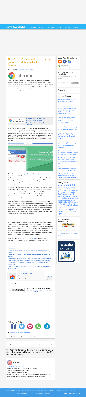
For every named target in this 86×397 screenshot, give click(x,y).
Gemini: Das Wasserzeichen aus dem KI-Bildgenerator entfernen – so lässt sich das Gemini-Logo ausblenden (68, 152)
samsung (72, 208)
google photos (64, 200)
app (67, 187)
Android (33, 27)
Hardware (59, 27)
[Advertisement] (14, 12)
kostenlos (74, 204)
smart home (66, 210)
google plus (76, 202)
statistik (60, 212)
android (71, 184)
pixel (59, 208)
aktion (60, 185)
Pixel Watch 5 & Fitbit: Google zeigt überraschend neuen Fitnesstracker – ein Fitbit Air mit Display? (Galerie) (67, 168)
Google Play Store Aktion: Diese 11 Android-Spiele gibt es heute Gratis (26, 344)
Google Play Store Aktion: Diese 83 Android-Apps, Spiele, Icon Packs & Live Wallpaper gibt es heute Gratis (67, 127)
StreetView (65, 211)
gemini (72, 189)
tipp (29, 332)
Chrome (41, 27)
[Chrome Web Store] (12, 276)
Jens (31, 69)
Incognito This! (26, 174)
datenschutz (72, 187)
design (60, 189)
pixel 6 (62, 208)
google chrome (24, 332)
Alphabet (68, 27)
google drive (65, 198)
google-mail (74, 191)
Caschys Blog (11, 283)
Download (49, 276)
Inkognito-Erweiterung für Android (28, 238)
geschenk (62, 191)
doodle (64, 189)
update (73, 212)
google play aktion (65, 202)
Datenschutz (74, 233)
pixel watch (67, 207)
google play (71, 200)
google (68, 191)
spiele (71, 210)
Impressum (61, 233)
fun (68, 189)
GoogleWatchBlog (15, 26)
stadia (75, 210)
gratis (60, 204)
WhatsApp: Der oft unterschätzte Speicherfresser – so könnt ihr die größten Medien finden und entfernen (68, 175)
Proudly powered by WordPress (71, 393)
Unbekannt (28, 276)
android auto (61, 187)
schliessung (60, 210)
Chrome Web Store (25, 273)
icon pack (66, 204)
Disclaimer (60, 235)
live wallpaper (72, 206)
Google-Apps (50, 27)
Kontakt (67, 233)
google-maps (63, 192)
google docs (60, 198)
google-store (67, 194)
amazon (65, 185)
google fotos (71, 198)
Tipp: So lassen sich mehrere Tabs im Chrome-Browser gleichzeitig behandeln (29, 260)
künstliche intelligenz (62, 206)
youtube (62, 213)
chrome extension (14, 332)
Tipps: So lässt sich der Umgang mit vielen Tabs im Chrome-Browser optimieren (30, 258)
